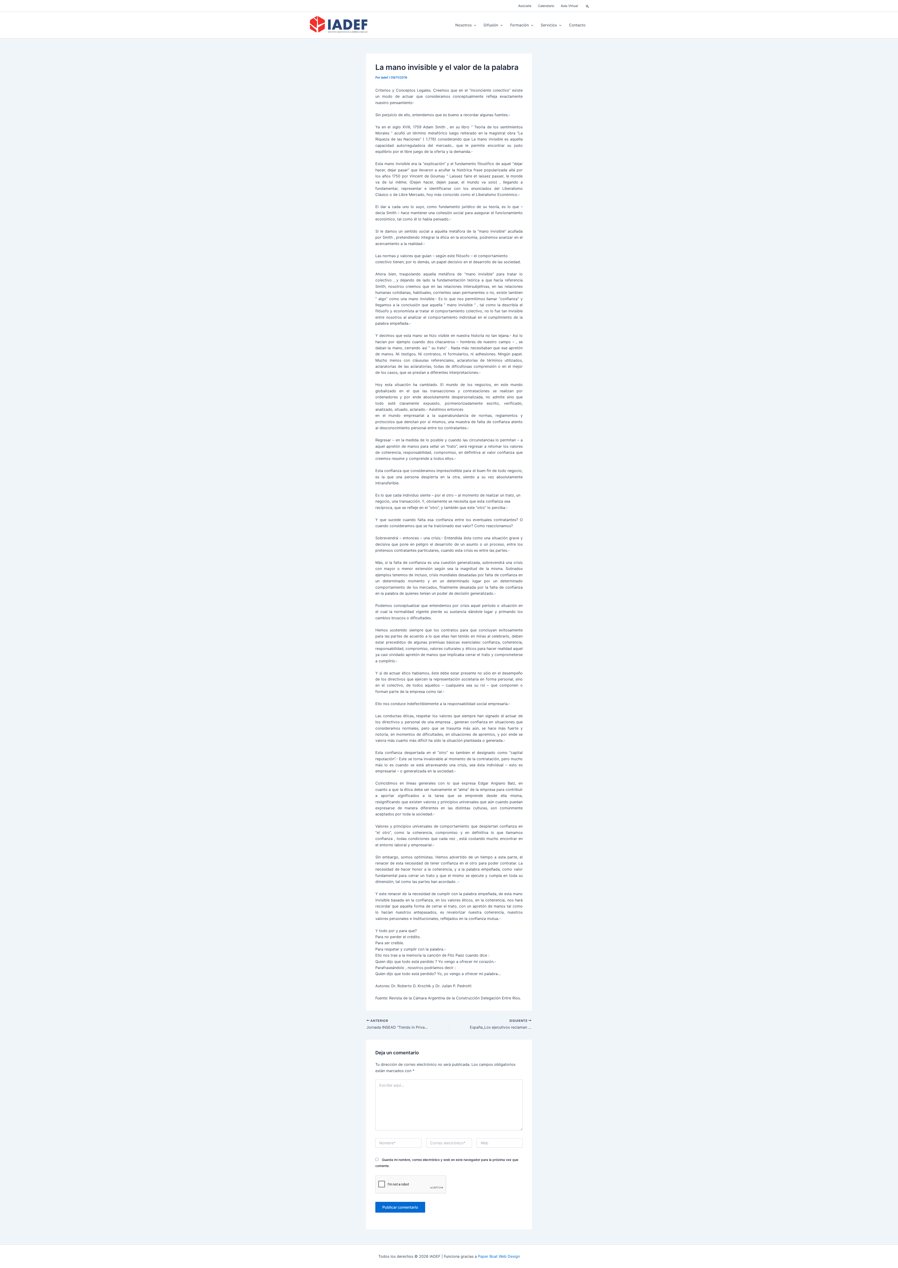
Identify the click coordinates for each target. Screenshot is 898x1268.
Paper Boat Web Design (499, 1256)
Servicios (549, 25)
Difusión (491, 25)
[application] (474, 25)
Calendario (546, 6)
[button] (587, 6)
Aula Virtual (569, 6)
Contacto (577, 25)
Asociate (524, 6)
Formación (519, 25)
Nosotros (463, 25)
